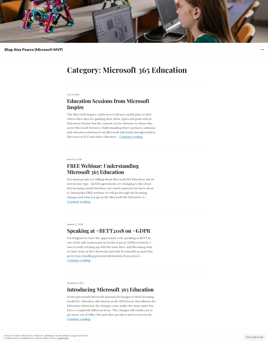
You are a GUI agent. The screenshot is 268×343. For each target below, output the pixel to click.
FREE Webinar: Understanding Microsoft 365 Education (103, 168)
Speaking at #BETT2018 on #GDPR (108, 230)
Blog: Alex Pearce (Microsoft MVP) (33, 49)
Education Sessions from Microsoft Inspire (108, 103)
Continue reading (131, 136)
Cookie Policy (63, 338)
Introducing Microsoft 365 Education (110, 289)
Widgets (262, 51)
